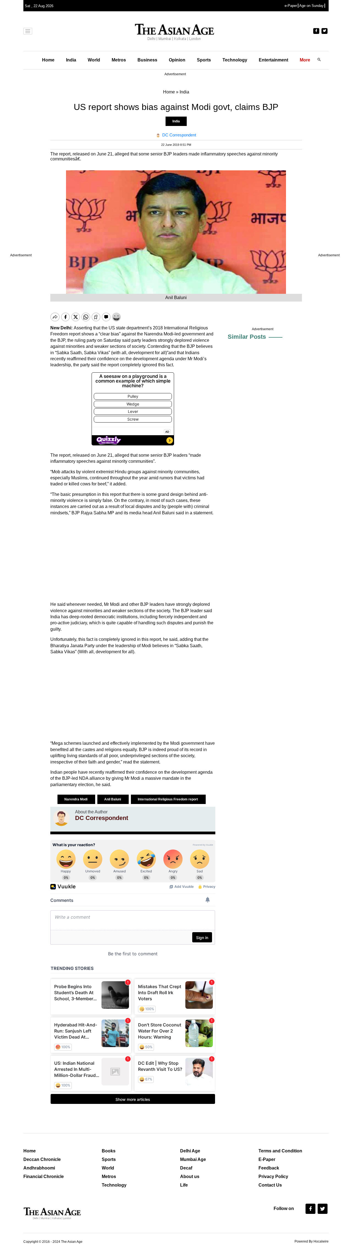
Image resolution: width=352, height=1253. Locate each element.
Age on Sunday (311, 6)
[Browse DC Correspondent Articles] (61, 818)
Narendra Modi (76, 799)
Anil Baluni (113, 799)
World (94, 60)
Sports (204, 60)
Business (147, 60)
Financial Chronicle (43, 1176)
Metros (119, 60)
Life (184, 1185)
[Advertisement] (132, 558)
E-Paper (266, 1159)
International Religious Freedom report (168, 799)
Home (48, 60)
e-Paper (291, 6)
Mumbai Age (193, 1159)
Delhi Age (190, 1151)
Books (109, 1151)
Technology (234, 60)
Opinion (177, 60)
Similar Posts (247, 336)
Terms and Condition (280, 1151)
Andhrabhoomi (39, 1168)
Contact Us (270, 1185)
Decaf (186, 1168)
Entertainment (273, 60)
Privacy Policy (273, 1176)
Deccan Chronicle (42, 1159)
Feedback (268, 1168)
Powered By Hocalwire (312, 1241)
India (71, 60)
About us (189, 1176)
